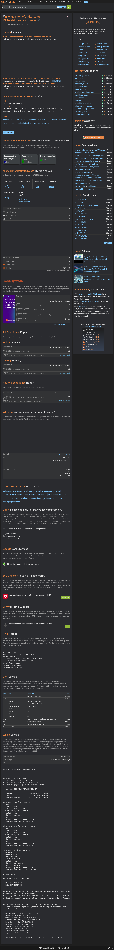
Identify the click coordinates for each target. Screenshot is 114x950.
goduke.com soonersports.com (88, 181)
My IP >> (108, 243)
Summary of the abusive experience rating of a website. (24, 387)
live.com (100, 61)
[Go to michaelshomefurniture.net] (39, 20)
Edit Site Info (8, 132)
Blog (55, 948)
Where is (29, 412)
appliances (32, 120)
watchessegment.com (53, 498)
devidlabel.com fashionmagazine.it (89, 156)
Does (32, 509)
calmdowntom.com (82, 114)
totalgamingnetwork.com (85, 92)
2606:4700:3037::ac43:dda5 (86, 205)
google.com (83, 44)
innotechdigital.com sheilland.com (89, 158)
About (66, 948)
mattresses (7, 120)
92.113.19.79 (79, 211)
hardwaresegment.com (12, 494)
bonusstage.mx (81, 112)
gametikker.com (81, 87)
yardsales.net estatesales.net (88, 178)
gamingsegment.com (11, 502)
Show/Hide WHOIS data (88, 301)
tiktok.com (82, 53)
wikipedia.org (83, 61)
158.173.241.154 (81, 239)
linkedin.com (101, 56)
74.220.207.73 (55, 81)
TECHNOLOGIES (78, 2)
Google (15, 548)
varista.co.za (80, 81)
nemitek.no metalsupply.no (86, 164)
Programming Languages (10, 157)
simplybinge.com (81, 95)
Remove (82, 306)
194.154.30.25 (80, 222)
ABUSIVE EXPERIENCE (67, 2)
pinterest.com (84, 64)
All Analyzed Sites (45, 948)
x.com (80, 50)
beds (23, 120)
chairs (13, 123)
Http (10, 633)
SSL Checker (24, 575)
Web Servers (27, 156)
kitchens (62, 120)
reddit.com (101, 53)
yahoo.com (101, 58)
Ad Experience (15, 332)
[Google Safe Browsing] (4, 564)
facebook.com (84, 47)
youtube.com (102, 44)
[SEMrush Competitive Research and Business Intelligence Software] (13, 281)
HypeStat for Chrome (95, 137)
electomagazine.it (82, 75)
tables (5, 123)
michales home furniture (44, 123)
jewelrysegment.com (32, 491)
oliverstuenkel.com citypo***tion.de (90, 150)
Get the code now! (93, 326)
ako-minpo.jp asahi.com (85, 186)
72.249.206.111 (80, 216)
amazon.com (102, 50)
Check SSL (65, 597)
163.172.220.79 (81, 214)
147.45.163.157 (80, 200)
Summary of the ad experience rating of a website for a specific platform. (30, 337)
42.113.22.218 (80, 233)
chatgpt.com (83, 58)
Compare (62, 7)
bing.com (82, 56)
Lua (7, 162)
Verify (16, 606)
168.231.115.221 (81, 228)
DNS (10, 676)
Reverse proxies (47, 156)
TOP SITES (26, 2)
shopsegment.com (10, 498)
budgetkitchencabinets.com (35, 494)
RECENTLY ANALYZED (36, 2)
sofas (17, 120)
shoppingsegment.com (51, 491)
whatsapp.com (103, 64)
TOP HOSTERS (47, 2)
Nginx (26, 160)
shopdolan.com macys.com (87, 167)
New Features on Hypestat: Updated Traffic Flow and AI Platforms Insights (95, 269)
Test (68, 626)
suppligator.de (80, 89)
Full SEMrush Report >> (62, 324)
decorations (52, 120)
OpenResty (28, 162)
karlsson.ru (79, 78)
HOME (20, 2)
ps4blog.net (79, 98)
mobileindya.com (81, 84)
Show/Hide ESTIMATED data (90, 294)
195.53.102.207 (81, 230)
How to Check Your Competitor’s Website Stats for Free (97, 279)
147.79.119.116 (80, 208)
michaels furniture (25, 123)
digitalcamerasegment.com (31, 498)
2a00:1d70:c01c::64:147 (84, 219)
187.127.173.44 (80, 203)
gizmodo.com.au (81, 100)
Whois (11, 734)
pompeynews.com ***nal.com (87, 175)
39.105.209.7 (80, 225)
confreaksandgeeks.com (84, 109)
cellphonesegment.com (12, 491)
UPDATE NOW (93, 22)
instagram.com (103, 47)
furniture (41, 120)
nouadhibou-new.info (83, 103)
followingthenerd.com (83, 106)
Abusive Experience (18, 382)
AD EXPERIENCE (56, 2)
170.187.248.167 (81, 236)
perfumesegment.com (57, 494)
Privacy (60, 948)
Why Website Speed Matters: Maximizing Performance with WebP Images (96, 259)
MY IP (86, 2)
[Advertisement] (36, 59)
